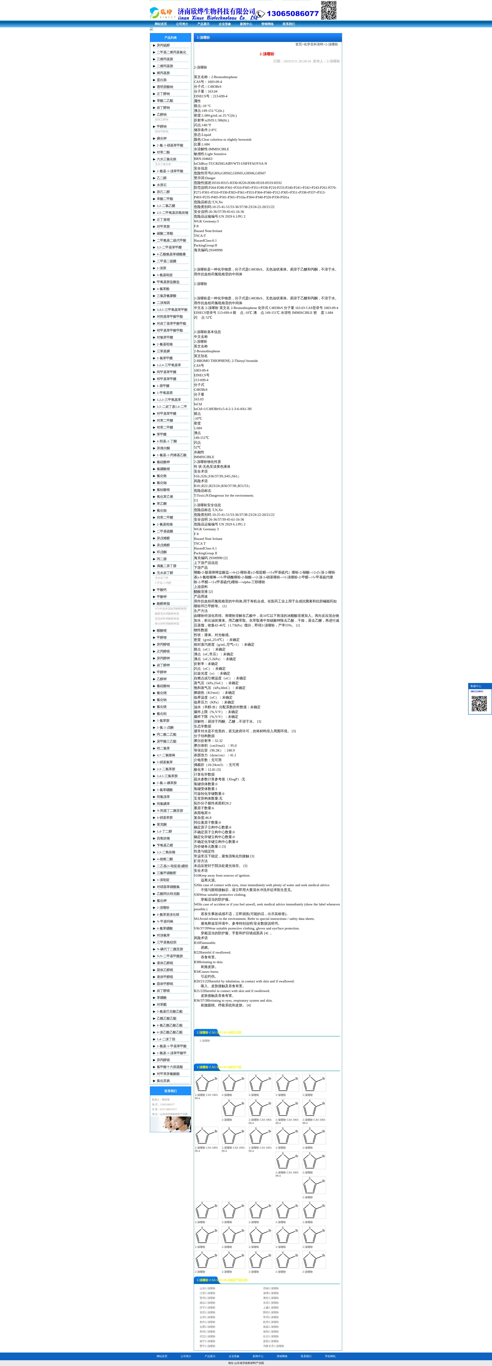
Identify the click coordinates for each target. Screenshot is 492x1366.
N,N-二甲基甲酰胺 (170, 956)
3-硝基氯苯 (165, 762)
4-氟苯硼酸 (165, 928)
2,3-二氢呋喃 (166, 852)
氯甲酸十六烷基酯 (170, 1067)
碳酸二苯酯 (165, 233)
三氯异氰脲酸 (166, 296)
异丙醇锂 (163, 644)
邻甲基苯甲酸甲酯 (170, 330)
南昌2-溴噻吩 (271, 1326)
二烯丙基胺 (165, 66)
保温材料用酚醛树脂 (167, 618)
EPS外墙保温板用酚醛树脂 (171, 608)
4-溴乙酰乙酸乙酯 (170, 1032)
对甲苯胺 (163, 226)
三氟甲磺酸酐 (166, 873)
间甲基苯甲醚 (166, 372)
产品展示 (203, 24)
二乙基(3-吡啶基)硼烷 (172, 866)
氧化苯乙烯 (165, 496)
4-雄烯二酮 (165, 859)
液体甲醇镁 (165, 977)
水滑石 (162, 185)
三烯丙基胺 (165, 59)
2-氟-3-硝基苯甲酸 (170, 145)
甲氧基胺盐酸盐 (168, 282)
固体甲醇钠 (161, 131)
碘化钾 (162, 138)
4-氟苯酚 (163, 289)
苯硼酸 (162, 997)
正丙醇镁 (163, 651)
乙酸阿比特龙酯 (168, 894)
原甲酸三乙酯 (166, 741)
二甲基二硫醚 (166, 261)
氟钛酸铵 (163, 490)
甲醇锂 (162, 637)
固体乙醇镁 (165, 970)
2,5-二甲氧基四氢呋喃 (172, 213)
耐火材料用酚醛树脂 (167, 623)
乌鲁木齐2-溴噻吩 (273, 1346)
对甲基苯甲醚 (166, 413)
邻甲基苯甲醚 (166, 379)
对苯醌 (162, 1004)
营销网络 (267, 24)
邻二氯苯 (163, 748)
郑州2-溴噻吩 (207, 1331)
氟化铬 (162, 476)
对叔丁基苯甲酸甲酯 (171, 323)
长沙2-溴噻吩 (271, 1336)
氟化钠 (162, 700)
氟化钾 (162, 901)
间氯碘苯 (163, 804)
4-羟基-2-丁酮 (167, 441)
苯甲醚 (162, 434)
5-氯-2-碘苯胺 (167, 783)
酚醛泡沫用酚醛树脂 (167, 613)
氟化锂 (162, 693)
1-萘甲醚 (163, 386)
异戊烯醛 (163, 538)
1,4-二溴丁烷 (166, 1039)
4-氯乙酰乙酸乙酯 (170, 1025)
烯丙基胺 (163, 73)
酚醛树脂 (163, 603)
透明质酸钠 (165, 87)
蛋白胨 (162, 80)
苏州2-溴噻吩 (207, 1298)
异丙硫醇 (163, 45)
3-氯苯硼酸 (165, 790)
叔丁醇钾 (163, 665)
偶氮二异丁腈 (166, 566)
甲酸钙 (162, 590)
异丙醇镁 (163, 1060)
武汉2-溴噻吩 (207, 1336)
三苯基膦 (163, 351)
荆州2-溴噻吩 (271, 1312)
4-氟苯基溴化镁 (168, 914)
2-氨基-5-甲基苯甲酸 (172, 1046)
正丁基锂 (163, 219)
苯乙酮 (162, 503)
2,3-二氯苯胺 (166, 769)
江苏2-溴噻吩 (207, 1293)
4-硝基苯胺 (165, 817)
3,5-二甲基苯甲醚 (169, 247)
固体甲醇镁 (165, 984)
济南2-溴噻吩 (271, 1288)
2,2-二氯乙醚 (166, 206)
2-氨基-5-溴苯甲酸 (170, 171)
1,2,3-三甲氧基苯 (169, 400)
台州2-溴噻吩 (207, 1317)
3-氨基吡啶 (165, 275)
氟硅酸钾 (163, 462)
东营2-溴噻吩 (271, 1302)
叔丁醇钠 (163, 107)
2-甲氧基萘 (165, 393)
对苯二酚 (163, 152)
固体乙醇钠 (161, 119)
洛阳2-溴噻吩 (271, 1331)
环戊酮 (162, 552)
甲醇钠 (162, 126)
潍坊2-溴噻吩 (271, 1298)
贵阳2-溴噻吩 (271, 1341)
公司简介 (182, 24)
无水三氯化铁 (163, 164)
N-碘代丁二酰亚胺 (170, 949)
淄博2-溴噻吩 (271, 1293)
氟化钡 (162, 510)
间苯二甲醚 (165, 517)
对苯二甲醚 (165, 420)
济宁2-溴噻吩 (207, 1307)
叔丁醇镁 (163, 991)
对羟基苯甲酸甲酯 (170, 316)
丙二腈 (162, 559)
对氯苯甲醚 (165, 337)
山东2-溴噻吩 (207, 1288)
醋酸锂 (162, 630)
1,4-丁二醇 (164, 831)
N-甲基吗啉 (165, 921)
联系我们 (289, 24)
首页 (298, 44)
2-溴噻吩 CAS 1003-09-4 (206, 1097)
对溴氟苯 (163, 935)
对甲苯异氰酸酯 (168, 1074)
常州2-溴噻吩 (271, 1317)
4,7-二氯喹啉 (166, 755)
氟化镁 (162, 707)
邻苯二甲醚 (165, 427)
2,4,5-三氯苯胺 (167, 776)
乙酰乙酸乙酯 (166, 1018)
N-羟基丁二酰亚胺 (170, 810)
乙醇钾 (162, 679)
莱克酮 (162, 824)
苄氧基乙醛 (165, 845)
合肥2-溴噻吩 (207, 1326)
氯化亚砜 (163, 1081)
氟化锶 (162, 483)
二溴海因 (163, 303)
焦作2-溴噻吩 (207, 1322)
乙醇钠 (162, 114)
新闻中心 (246, 24)
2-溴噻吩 (200, 67)
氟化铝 (162, 714)
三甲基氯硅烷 (166, 942)
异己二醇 (163, 192)
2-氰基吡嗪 (165, 344)
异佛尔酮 (163, 448)
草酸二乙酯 (165, 101)
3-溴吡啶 (163, 880)
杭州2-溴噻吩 (271, 1322)
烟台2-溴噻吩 (207, 1302)
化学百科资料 (313, 44)
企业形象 (225, 24)
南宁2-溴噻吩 (207, 1341)
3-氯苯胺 (163, 720)
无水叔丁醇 (165, 573)
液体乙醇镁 (165, 963)
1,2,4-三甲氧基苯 (169, 365)
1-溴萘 (161, 268)
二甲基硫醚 (165, 531)
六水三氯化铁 (166, 159)
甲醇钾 (162, 672)
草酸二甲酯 (165, 199)
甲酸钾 (162, 597)
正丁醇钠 (163, 94)
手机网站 (330, 1356)
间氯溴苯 (163, 797)
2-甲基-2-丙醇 (163, 582)
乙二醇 (162, 178)
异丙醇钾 (163, 658)
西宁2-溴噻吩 (207, 1346)
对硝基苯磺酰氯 (168, 887)
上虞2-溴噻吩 (271, 1307)
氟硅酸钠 (163, 686)
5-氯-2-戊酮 (165, 727)
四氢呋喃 (163, 838)
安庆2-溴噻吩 (207, 1312)
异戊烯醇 (163, 545)
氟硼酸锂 (163, 469)
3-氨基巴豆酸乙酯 (170, 1011)
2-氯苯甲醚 (165, 358)
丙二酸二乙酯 (166, 734)
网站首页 (161, 24)
